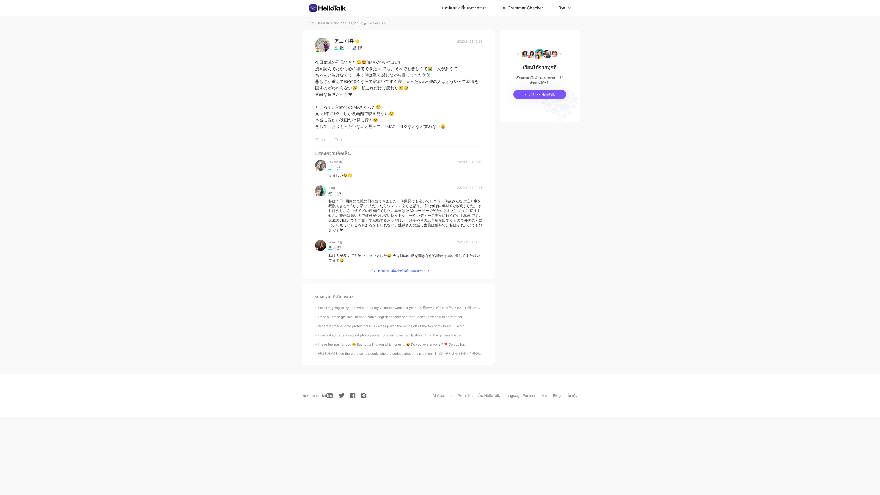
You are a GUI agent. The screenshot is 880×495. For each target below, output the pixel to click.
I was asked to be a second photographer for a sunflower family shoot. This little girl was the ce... (390, 335)
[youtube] (327, 395)
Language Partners (521, 395)
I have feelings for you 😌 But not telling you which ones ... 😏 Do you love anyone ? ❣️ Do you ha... (392, 344)
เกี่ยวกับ (571, 395)
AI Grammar (442, 395)
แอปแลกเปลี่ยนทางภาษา (464, 8)
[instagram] (363, 395)
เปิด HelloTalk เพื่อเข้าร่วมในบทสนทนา (397, 271)
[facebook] (352, 395)
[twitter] (341, 395)
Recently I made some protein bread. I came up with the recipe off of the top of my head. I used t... (392, 326)
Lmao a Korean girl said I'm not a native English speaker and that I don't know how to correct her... (391, 317)
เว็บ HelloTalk (489, 395)
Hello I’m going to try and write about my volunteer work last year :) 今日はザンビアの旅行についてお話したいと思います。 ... (410, 308)
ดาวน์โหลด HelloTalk (540, 94)
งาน (545, 395)
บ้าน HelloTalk (319, 23)
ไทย (562, 8)
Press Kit (465, 395)
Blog (557, 395)
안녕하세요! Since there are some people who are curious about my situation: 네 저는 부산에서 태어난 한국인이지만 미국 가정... (412, 353)
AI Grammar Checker (523, 8)
